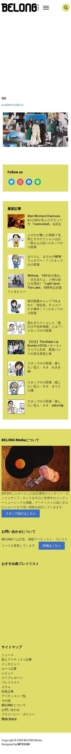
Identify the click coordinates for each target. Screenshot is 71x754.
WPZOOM (23, 744)
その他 (6, 700)
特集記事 (8, 691)
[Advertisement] (35, 58)
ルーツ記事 (9, 668)
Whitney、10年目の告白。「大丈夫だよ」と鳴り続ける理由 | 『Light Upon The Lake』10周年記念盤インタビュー (35, 283)
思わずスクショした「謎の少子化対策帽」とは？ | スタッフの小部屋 (44, 327)
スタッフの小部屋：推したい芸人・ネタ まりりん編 (44, 386)
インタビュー (11, 664)
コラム (6, 687)
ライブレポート (12, 678)
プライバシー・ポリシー (18, 714)
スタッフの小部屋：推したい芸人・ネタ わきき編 (44, 367)
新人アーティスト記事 (17, 659)
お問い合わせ (11, 710)
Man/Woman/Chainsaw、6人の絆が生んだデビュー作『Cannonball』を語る (45, 220)
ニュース (8, 655)
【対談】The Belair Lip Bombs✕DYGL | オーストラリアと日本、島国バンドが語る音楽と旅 (44, 347)
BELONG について (14, 705)
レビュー (8, 673)
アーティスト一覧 (14, 696)
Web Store (9, 719)
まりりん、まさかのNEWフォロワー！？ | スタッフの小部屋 (45, 260)
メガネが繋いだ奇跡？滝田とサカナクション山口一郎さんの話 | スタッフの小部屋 (45, 241)
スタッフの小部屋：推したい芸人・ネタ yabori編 (45, 403)
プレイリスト (11, 682)
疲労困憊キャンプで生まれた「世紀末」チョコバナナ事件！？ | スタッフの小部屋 (45, 307)
